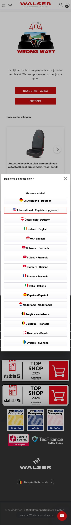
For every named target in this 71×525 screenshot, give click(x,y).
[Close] (65, 178)
